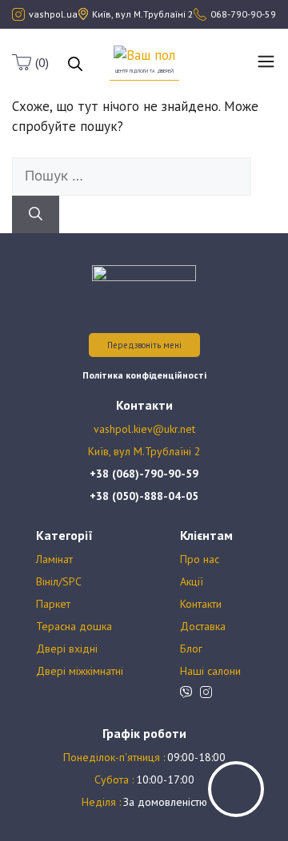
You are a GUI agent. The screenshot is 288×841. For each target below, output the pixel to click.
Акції (191, 581)
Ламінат (54, 559)
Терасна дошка (74, 626)
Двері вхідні (67, 648)
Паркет (53, 604)
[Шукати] (35, 215)
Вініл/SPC (59, 581)
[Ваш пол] (144, 54)
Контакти (201, 604)
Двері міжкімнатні (79, 671)
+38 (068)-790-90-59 (144, 473)
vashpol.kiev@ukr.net (144, 429)
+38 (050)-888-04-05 (144, 496)
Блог (191, 648)
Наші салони (210, 671)
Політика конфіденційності (144, 375)
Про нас (199, 559)
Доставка (203, 626)
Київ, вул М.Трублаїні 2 (144, 451)
